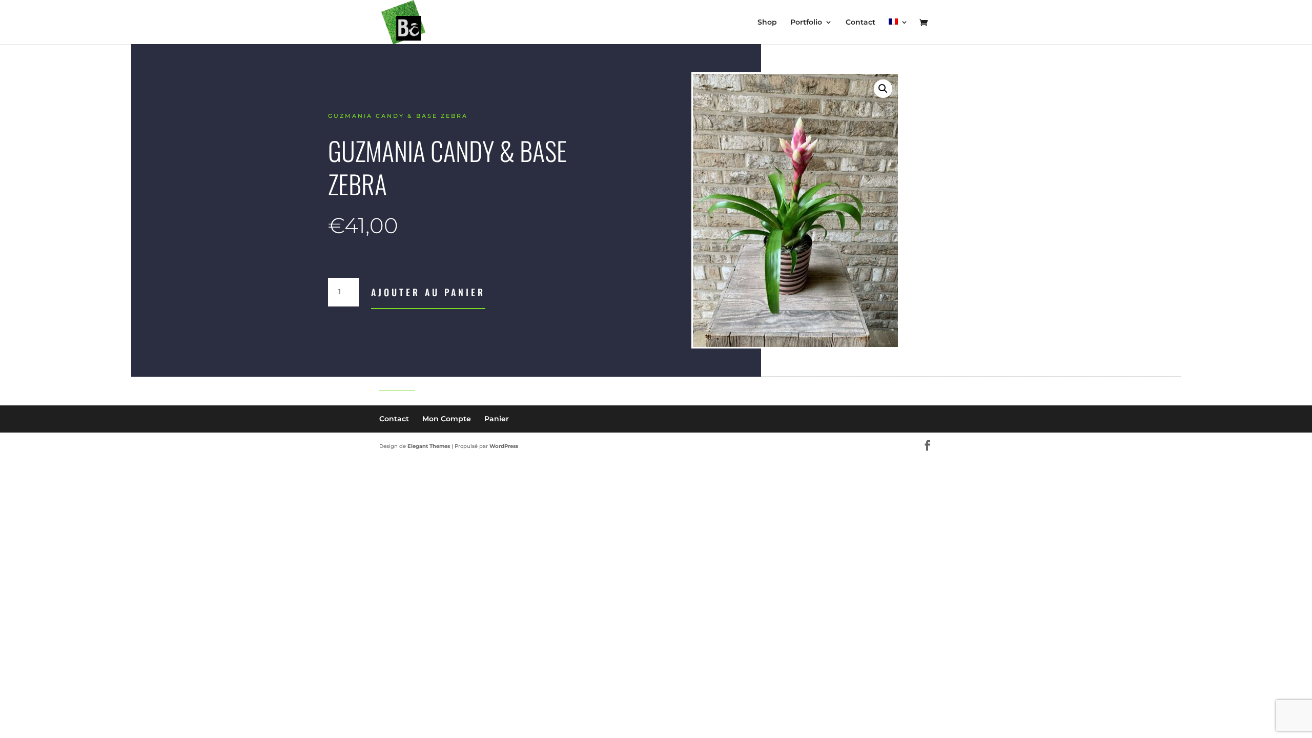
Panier (496, 418)
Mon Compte (446, 418)
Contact (860, 22)
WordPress (503, 446)
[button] (883, 88)
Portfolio (806, 22)
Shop (767, 22)
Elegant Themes (428, 446)
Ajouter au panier (428, 292)
